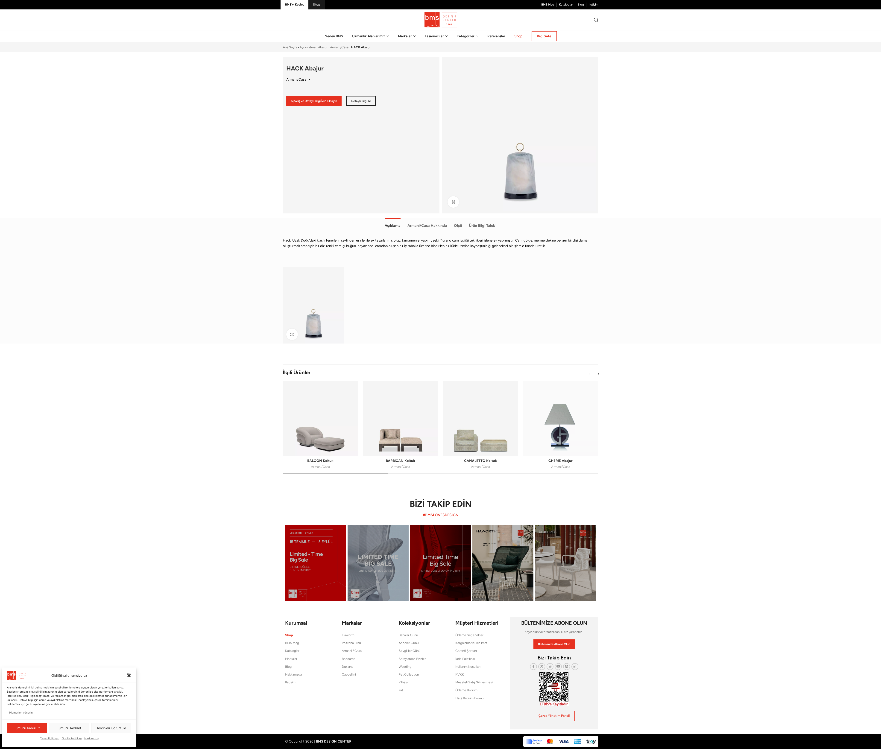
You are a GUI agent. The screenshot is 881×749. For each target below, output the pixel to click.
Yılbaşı (403, 682)
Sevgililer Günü (410, 651)
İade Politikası (465, 659)
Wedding (405, 667)
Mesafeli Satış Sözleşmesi (474, 682)
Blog (288, 667)
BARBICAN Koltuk (400, 461)
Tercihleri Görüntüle (111, 728)
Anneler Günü (409, 643)
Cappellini (349, 674)
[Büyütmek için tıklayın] (453, 202)
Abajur (323, 47)
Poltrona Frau (351, 643)
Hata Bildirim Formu (469, 698)
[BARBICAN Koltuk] (400, 418)
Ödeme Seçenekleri (469, 635)
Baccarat (348, 659)
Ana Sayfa (290, 47)
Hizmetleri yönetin (21, 712)
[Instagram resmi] (315, 563)
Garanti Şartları (466, 651)
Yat (401, 690)
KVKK (459, 674)
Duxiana (347, 667)
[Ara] (596, 19)
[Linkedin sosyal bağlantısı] (574, 666)
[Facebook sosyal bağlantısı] (533, 666)
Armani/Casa (339, 47)
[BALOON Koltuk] (320, 418)
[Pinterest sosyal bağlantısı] (566, 666)
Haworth (348, 635)
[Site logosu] (440, 19)
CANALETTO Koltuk (480, 461)
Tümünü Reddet (69, 728)
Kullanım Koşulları (467, 667)
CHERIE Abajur (560, 461)
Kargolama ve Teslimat (471, 643)
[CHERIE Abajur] (560, 418)
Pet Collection (409, 674)
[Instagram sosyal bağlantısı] (550, 666)
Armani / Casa (352, 651)
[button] (129, 675)
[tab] (393, 223)
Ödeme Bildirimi (466, 690)
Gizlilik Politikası (72, 738)
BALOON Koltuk (320, 461)
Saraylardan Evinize (412, 659)
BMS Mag (292, 643)
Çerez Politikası (49, 738)
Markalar (291, 659)
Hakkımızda (91, 738)
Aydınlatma (308, 47)
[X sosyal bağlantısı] (541, 666)
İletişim (290, 682)
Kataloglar (292, 651)
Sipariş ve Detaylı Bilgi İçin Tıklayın (314, 101)
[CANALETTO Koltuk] (480, 418)
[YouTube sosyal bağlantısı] (558, 666)
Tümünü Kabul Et (27, 728)
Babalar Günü (408, 635)
